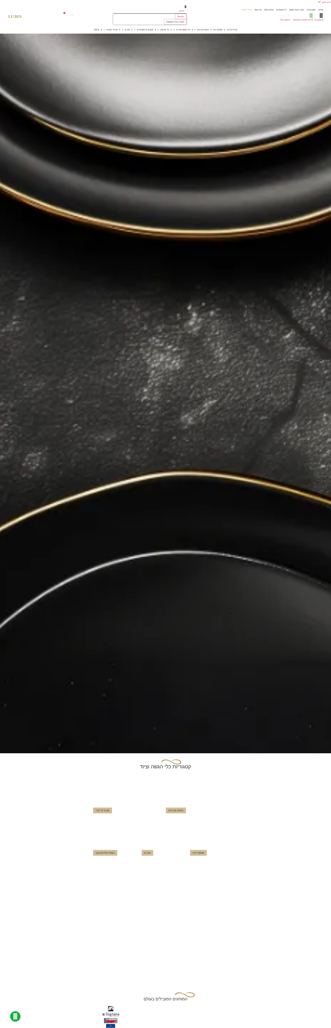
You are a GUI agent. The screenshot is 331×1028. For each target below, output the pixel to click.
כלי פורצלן (164, 30)
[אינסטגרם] (321, 15)
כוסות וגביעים (203, 30)
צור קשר (258, 9)
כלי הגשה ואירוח (183, 30)
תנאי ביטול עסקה (296, 9)
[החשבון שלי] (288, 15)
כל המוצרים (281, 9)
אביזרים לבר (231, 30)
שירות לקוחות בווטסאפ (303, 19)
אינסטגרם (318, 19)
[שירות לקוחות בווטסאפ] (311, 15)
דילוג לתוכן (326, 2)
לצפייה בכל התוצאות (175, 22)
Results (180, 16)
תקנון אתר (311, 9)
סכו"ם (127, 30)
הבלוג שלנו (269, 9)
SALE (96, 30)
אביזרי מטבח (112, 30)
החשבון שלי (285, 19)
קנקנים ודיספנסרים (145, 30)
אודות (320, 9)
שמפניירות (217, 30)
